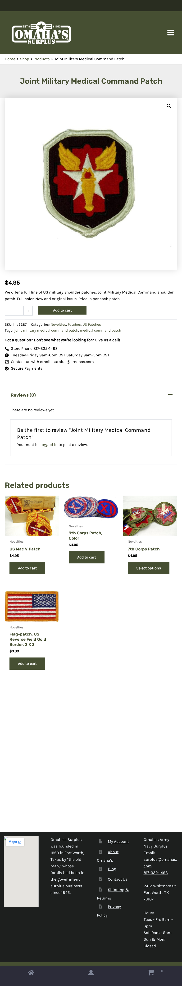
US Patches (91, 324)
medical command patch (100, 330)
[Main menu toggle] (170, 32)
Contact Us (117, 879)
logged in (49, 444)
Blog (112, 868)
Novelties (58, 324)
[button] (169, 106)
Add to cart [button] (27, 568)
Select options (148, 568)
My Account (118, 841)
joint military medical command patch (46, 330)
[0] (150, 974)
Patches (74, 324)
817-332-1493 (156, 872)
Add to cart (62, 310)
